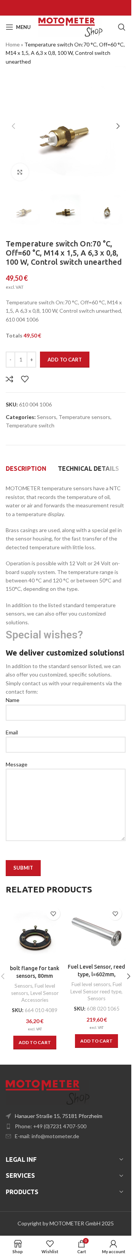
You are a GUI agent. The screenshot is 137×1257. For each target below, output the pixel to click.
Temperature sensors (84, 417)
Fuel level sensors (91, 984)
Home (13, 44)
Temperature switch (30, 425)
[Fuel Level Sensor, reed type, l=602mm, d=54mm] (97, 931)
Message (16, 764)
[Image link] (47, 1091)
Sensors (46, 417)
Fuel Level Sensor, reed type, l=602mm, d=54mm (96, 974)
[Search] (121, 27)
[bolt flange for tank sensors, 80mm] (35, 932)
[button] (13, 126)
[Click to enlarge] (20, 172)
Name (12, 700)
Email (12, 732)
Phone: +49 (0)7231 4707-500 (50, 1126)
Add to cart (65, 360)
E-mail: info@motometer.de (47, 1136)
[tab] (26, 469)
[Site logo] (70, 26)
